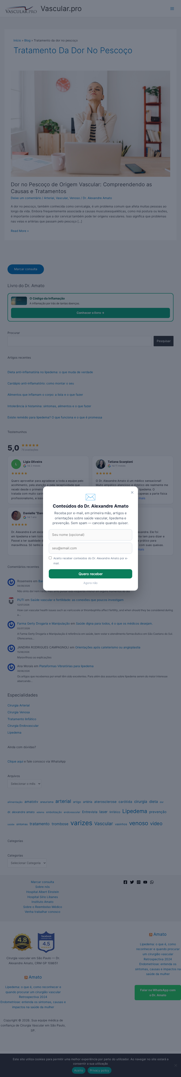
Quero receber (91, 574)
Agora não (90, 583)
